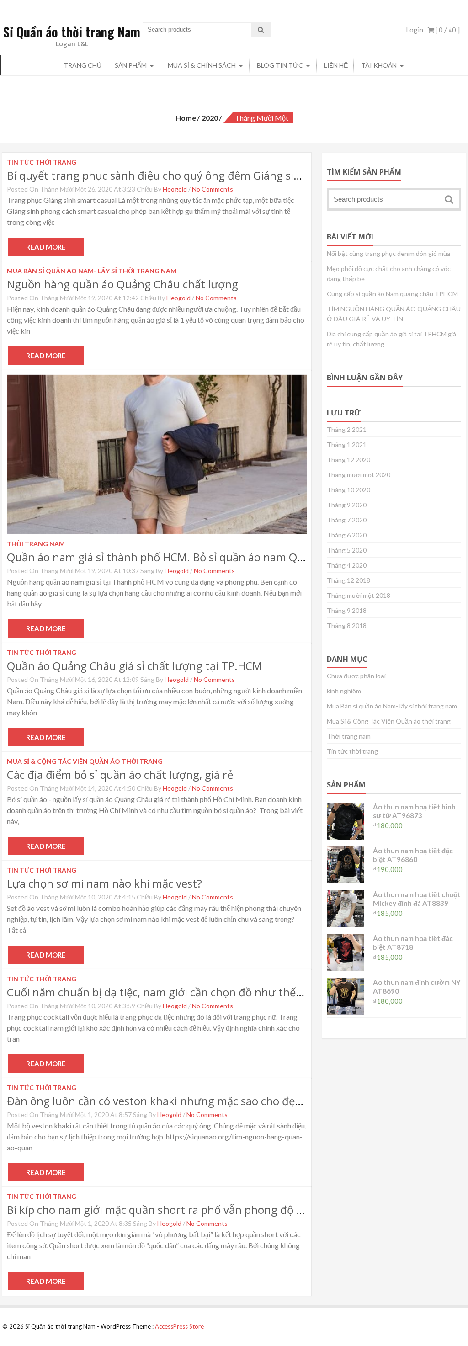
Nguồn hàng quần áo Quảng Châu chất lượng (122, 284)
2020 (210, 117)
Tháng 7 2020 (347, 520)
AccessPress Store (179, 1326)
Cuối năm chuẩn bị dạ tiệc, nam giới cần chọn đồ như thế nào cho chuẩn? (192, 992)
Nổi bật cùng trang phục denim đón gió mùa (388, 253)
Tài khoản (379, 65)
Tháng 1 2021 (347, 444)
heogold (175, 189)
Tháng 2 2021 (347, 429)
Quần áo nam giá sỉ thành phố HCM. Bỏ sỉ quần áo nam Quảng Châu (179, 556)
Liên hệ (336, 65)
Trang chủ (82, 65)
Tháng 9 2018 (347, 610)
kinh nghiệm (344, 691)
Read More (46, 247)
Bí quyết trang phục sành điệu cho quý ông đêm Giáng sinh (157, 175)
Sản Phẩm (131, 65)
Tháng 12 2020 (348, 459)
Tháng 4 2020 (347, 565)
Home (186, 117)
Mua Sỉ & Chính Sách (202, 65)
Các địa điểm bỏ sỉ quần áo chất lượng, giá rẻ (120, 774)
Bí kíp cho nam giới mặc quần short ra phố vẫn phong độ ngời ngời (176, 1209)
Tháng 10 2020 (348, 490)
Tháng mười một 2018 (358, 595)
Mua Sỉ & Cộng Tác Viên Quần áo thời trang (389, 721)
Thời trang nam (349, 736)
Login (414, 30)
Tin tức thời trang (352, 751)
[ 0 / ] (447, 30)
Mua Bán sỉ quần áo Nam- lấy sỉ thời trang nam (392, 706)
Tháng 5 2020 (347, 550)
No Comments (212, 189)
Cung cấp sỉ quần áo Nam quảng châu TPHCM (392, 294)
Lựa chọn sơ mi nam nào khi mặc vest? (104, 883)
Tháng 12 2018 (348, 580)
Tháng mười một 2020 (358, 475)
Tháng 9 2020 (347, 505)
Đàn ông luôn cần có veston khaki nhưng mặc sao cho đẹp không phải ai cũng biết (215, 1100)
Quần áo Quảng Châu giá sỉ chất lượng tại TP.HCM (134, 665)
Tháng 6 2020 (347, 535)
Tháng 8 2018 (347, 625)
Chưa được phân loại (356, 676)
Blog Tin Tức (280, 65)
